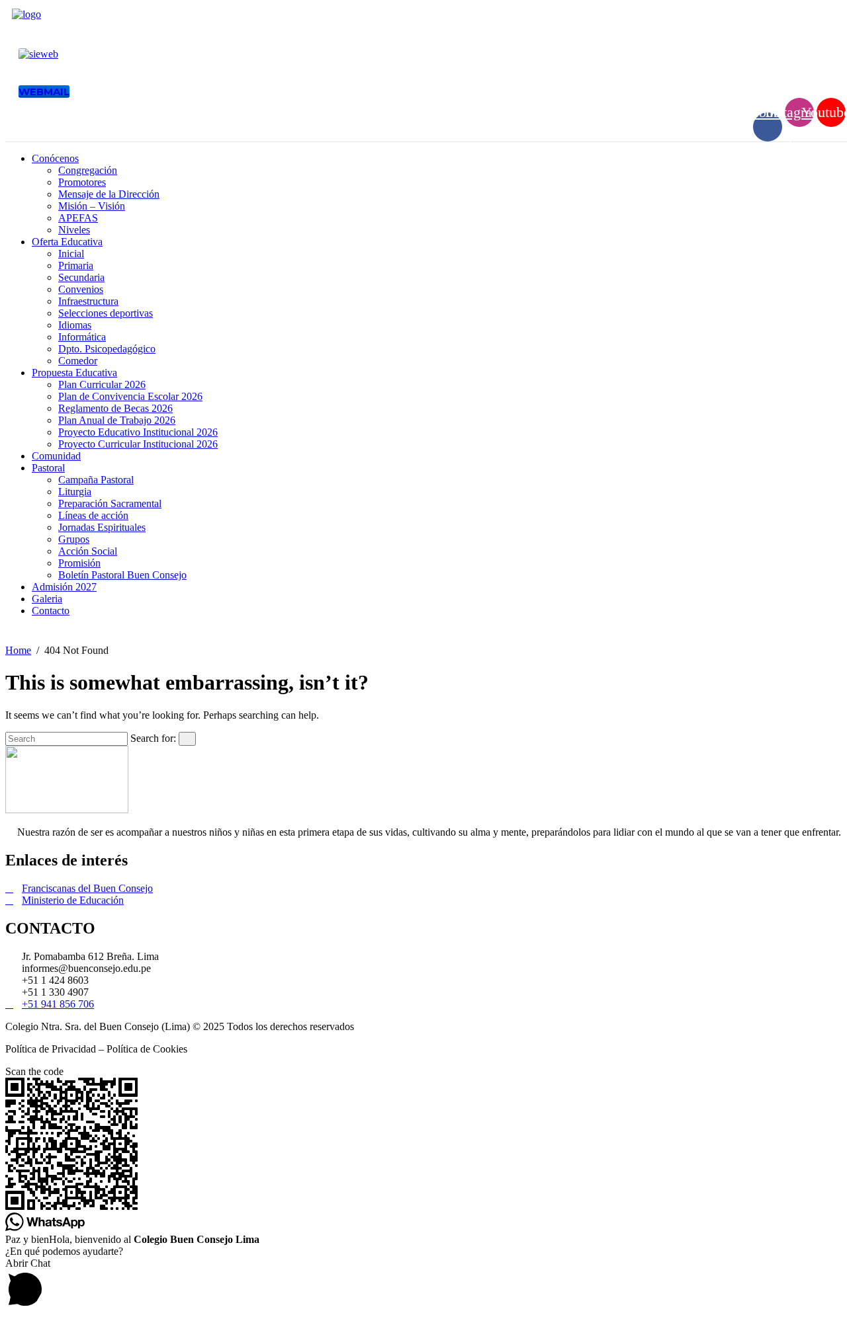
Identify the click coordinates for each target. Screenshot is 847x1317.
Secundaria (81, 277)
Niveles (74, 229)
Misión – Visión (91, 206)
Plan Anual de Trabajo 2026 (116, 420)
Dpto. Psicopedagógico (107, 348)
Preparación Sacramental (109, 503)
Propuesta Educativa (74, 372)
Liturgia (74, 491)
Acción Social (87, 551)
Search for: (153, 738)
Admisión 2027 (64, 586)
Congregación (87, 170)
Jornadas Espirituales (102, 527)
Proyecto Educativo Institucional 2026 (138, 432)
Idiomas (74, 325)
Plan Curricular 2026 (102, 384)
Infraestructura (88, 301)
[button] (423, 1284)
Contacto (50, 610)
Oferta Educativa (67, 241)
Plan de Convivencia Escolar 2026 (130, 396)
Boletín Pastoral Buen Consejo (122, 574)
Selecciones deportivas (105, 313)
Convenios (80, 289)
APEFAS (78, 217)
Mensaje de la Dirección (108, 194)
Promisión (79, 563)
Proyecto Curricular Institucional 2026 (138, 444)
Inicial (71, 253)
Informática (82, 336)
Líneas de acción (93, 515)
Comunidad (56, 455)
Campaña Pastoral (96, 479)
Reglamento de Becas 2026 (115, 408)
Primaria (75, 265)
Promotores (82, 182)
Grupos (73, 539)
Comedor (77, 360)
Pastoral (48, 467)
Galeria (47, 598)
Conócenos (55, 158)
